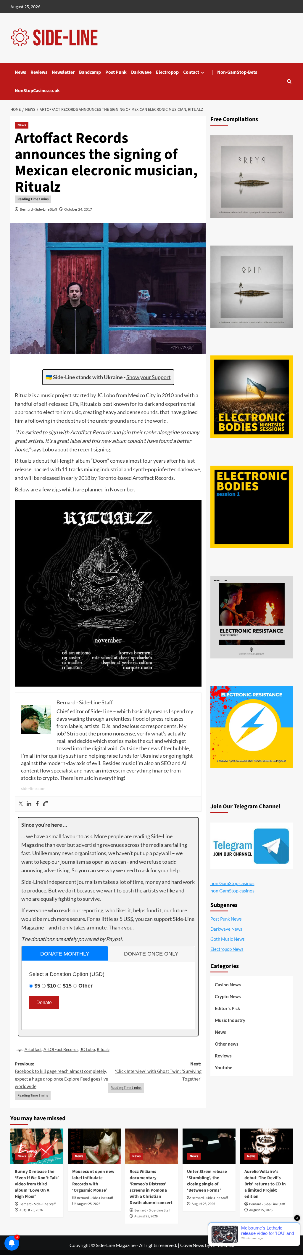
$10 (51, 986)
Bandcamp (90, 72)
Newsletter (63, 72)
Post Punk (116, 72)
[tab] (65, 953)
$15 (67, 986)
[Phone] (45, 804)
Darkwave (141, 72)
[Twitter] (20, 804)
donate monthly (64, 954)
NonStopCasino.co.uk (37, 90)
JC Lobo (87, 1049)
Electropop (167, 72)
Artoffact (33, 1049)
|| (211, 72)
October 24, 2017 (78, 209)
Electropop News (227, 949)
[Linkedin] (29, 804)
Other (85, 986)
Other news (226, 1043)
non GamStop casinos (232, 883)
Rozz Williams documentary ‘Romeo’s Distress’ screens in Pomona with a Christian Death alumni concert (151, 1187)
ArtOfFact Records (60, 1049)
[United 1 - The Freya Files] (251, 176)
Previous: (61, 1075)
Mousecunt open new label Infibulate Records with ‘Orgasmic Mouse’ (93, 1181)
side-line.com (33, 788)
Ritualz (103, 1049)
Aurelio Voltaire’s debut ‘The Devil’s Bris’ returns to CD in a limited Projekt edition (265, 1184)
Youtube (223, 1067)
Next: (158, 1071)
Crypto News (228, 996)
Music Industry (230, 1020)
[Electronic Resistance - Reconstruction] (251, 617)
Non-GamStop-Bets (237, 72)
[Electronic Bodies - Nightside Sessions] (251, 396)
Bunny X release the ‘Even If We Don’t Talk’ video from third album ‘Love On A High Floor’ (37, 1184)
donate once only (151, 954)
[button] (289, 81)
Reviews (38, 72)
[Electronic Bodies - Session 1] (251, 507)
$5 (37, 986)
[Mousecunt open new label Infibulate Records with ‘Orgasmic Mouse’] (94, 1146)
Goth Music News (227, 939)
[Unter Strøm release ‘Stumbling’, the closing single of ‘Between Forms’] (209, 1146)
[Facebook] (37, 804)
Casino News (228, 984)
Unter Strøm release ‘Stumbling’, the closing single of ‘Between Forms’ (207, 1181)
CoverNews (192, 1245)
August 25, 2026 (31, 1210)
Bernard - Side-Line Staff (38, 209)
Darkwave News (226, 929)
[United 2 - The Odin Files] (251, 287)
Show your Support (148, 377)
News (20, 72)
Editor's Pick (227, 1008)
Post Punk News (226, 918)
